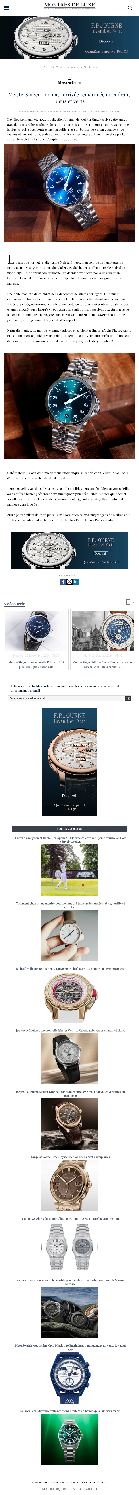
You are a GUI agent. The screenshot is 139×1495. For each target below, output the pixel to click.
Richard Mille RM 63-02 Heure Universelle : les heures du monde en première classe (70, 968)
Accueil (47, 67)
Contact (91, 1489)
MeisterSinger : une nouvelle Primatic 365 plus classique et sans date (36, 664)
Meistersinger (91, 67)
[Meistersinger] (69, 80)
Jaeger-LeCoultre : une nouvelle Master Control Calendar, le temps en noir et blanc (70, 1030)
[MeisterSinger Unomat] (69, 145)
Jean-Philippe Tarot (35, 111)
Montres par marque (67, 67)
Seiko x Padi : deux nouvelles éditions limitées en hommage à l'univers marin (70, 1411)
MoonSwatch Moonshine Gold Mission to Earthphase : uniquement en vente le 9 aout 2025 (70, 1347)
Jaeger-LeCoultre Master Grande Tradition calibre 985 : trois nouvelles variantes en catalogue (70, 1093)
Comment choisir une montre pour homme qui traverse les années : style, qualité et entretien (70, 905)
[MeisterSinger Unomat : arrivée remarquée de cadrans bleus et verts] (69, 354)
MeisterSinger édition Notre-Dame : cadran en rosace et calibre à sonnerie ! (102, 664)
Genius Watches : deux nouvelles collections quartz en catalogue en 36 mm (70, 1218)
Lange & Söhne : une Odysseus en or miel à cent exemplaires (70, 1157)
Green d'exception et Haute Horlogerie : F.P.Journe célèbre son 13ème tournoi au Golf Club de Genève (70, 839)
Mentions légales (54, 1489)
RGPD (76, 1489)
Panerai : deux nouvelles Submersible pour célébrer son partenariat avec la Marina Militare (70, 1282)
